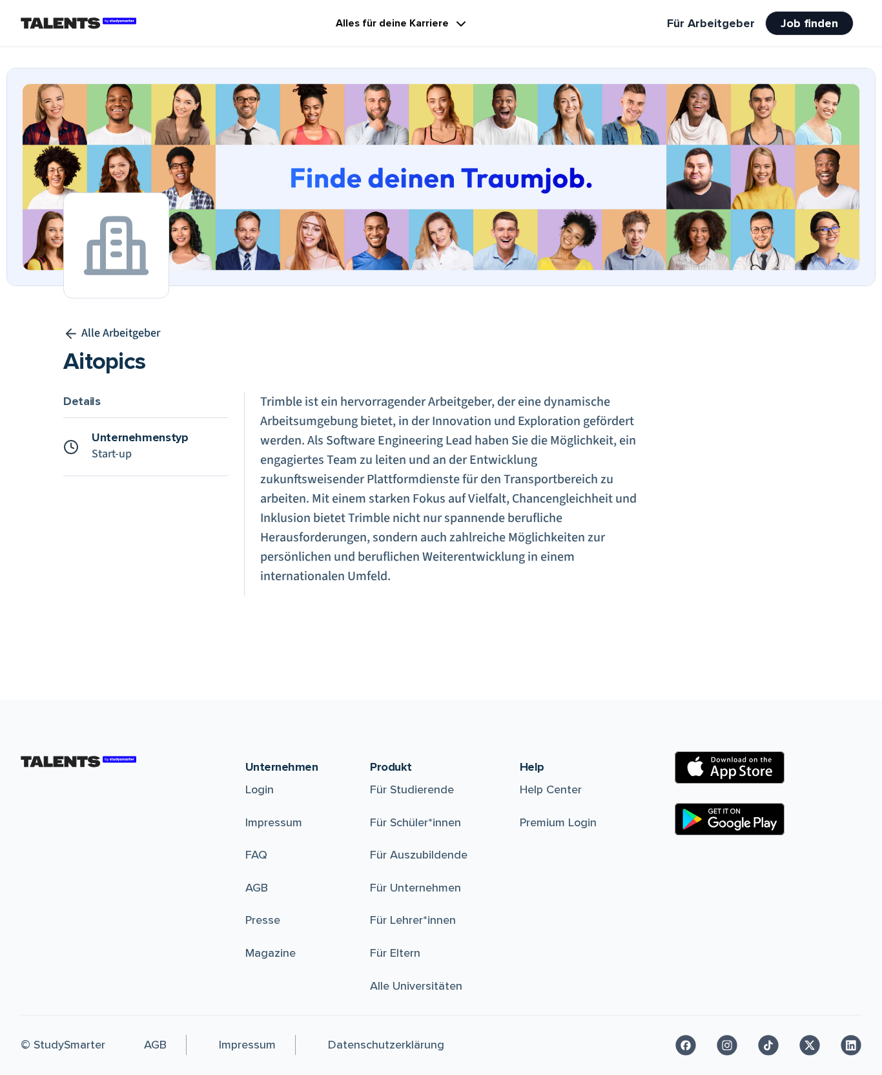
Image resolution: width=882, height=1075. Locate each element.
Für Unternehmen (415, 888)
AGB (256, 888)
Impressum (273, 822)
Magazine (270, 953)
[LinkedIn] (851, 1045)
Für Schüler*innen (415, 822)
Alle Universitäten (416, 986)
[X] (809, 1045)
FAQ (256, 855)
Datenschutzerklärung (386, 1045)
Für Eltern (395, 953)
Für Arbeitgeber (711, 23)
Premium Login (558, 822)
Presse (262, 920)
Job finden (809, 23)
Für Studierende (412, 789)
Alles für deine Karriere (392, 23)
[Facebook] (685, 1045)
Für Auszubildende (418, 855)
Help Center (551, 789)
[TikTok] (768, 1045)
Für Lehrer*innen (413, 920)
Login (259, 789)
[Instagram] (727, 1045)
